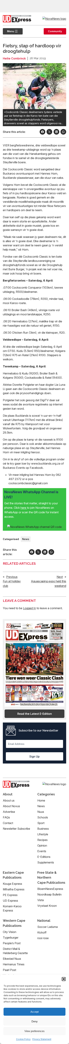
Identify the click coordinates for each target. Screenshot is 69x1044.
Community (55, 31)
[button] (63, 979)
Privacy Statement (41, 1039)
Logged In (29, 608)
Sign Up (34, 756)
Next (60, 577)
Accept (34, 1011)
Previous (12, 577)
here (24, 507)
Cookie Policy (23, 1039)
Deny (34, 1021)
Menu (8, 31)
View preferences (34, 1031)
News (25, 539)
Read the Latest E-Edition (34, 713)
